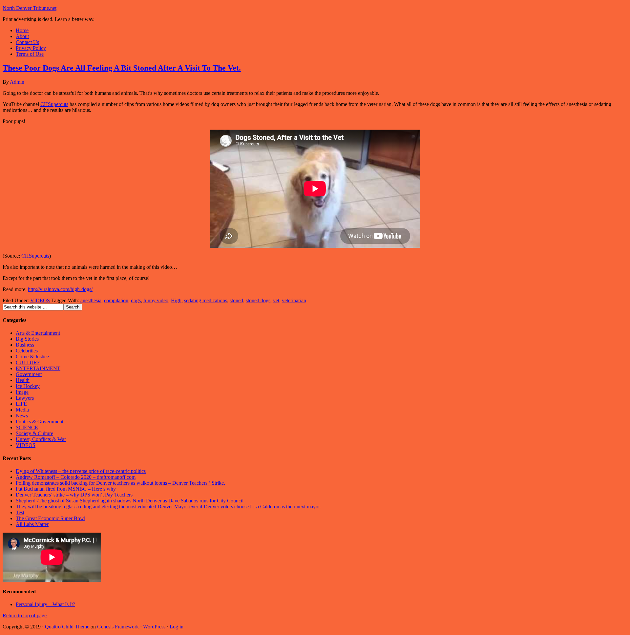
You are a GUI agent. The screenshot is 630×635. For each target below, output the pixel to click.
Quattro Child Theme (67, 626)
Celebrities (27, 350)
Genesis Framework (118, 626)
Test (20, 512)
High (176, 300)
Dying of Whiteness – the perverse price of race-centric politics (81, 471)
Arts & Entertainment (38, 333)
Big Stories (27, 339)
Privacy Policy (31, 48)
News (22, 415)
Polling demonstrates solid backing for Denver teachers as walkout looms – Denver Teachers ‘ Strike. (120, 483)
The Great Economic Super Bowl (50, 518)
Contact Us (27, 42)
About (22, 36)
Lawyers (25, 398)
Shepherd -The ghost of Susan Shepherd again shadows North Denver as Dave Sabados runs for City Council (129, 500)
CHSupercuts (54, 104)
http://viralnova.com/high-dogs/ (60, 289)
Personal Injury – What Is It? (45, 604)
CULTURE (28, 362)
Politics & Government (39, 421)
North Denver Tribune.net (29, 8)
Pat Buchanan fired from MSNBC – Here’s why (66, 489)
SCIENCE (27, 427)
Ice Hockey (28, 386)
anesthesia (90, 300)
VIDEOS (40, 300)
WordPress (154, 626)
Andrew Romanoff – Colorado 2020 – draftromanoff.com (76, 477)
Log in (176, 626)
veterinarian (294, 300)
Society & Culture (34, 433)
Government (29, 374)
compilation (116, 300)
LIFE (21, 404)
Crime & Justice (32, 356)
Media (22, 410)
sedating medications (205, 300)
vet (276, 300)
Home (22, 30)
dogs (136, 300)
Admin (17, 82)
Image (22, 392)
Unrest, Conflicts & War (41, 439)
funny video (155, 300)
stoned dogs (258, 300)
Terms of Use (30, 54)
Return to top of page (25, 615)
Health (23, 380)
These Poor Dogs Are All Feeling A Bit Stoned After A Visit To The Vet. (122, 68)
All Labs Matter (32, 524)
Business (25, 345)
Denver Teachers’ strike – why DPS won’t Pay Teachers (74, 494)
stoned (236, 300)
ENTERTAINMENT (38, 368)
